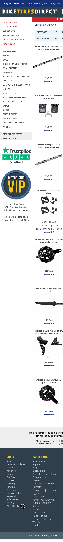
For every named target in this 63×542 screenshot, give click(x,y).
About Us (11, 461)
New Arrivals (10, 138)
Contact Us (12, 473)
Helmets (7, 80)
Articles (10, 480)
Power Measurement (14, 97)
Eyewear (7, 72)
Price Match (13, 490)
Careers (11, 467)
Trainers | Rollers (13, 122)
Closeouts (9, 30)
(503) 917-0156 (11, 3)
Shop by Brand (11, 26)
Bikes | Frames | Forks (15, 63)
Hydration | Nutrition (16, 76)
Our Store (12, 477)
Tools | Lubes (10, 118)
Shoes (6, 109)
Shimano (39, 24)
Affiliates (11, 470)
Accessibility (13, 505)
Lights (6, 89)
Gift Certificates (12, 134)
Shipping (11, 483)
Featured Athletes (16, 464)
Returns (11, 486)
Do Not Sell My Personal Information (15, 496)
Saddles (7, 105)
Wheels (7, 126)
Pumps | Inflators (13, 101)
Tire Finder (9, 43)
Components (10, 68)
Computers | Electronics (17, 84)
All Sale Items (11, 35)
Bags (5, 59)
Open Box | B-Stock (13, 39)
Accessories (9, 51)
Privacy (10, 502)
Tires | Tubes (10, 114)
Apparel (7, 55)
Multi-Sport (10, 93)
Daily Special (10, 22)
